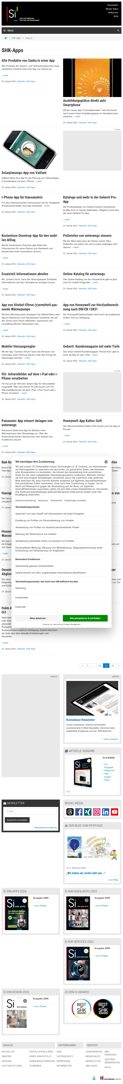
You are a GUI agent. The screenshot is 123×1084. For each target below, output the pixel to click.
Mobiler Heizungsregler (18, 346)
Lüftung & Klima (12, 1065)
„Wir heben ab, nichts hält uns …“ (85, 873)
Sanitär (6, 1056)
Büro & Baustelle (40, 1056)
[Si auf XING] (87, 812)
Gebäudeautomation (42, 1061)
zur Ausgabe (108, 766)
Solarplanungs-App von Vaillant (24, 173)
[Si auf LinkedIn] (105, 812)
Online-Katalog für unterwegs (84, 274)
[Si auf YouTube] (114, 812)
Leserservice (94, 1051)
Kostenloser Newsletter (80, 720)
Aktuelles (21, 81)
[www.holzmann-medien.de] (109, 1079)
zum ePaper (40, 905)
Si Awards (35, 1065)
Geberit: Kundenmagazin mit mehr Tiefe (91, 346)
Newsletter (112, 5)
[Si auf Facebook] (79, 812)
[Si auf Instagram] (96, 812)
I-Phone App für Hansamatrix (22, 197)
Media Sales (112, 9)
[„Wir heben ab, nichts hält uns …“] (92, 865)
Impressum (63, 1061)
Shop (107, 780)
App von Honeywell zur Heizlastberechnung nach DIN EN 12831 (91, 307)
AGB (59, 1051)
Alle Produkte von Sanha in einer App (28, 61)
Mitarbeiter (64, 1065)
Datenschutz (65, 1056)
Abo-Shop (91, 1065)
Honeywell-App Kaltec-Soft (82, 421)
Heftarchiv (113, 12)
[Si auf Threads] (70, 812)
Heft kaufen (107, 775)
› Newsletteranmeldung (45, 827)
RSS (116, 16)
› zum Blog (112, 879)
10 (99, 665)
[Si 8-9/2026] (83, 788)
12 (112, 665)
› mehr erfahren (110, 739)
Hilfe (108, 1067)
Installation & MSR (41, 1051)
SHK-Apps (16, 38)
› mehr (5, 75)
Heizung (7, 1061)
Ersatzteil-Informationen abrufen (25, 274)
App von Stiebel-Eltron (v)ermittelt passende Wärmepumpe (30, 307)
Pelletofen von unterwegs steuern (87, 236)
